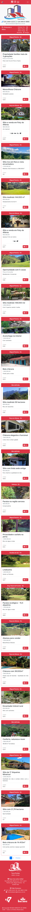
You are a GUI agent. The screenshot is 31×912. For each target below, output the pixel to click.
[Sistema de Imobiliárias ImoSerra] (23, 899)
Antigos (27, 32)
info (26, 66)
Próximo (18, 858)
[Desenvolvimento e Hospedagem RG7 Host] (8, 899)
